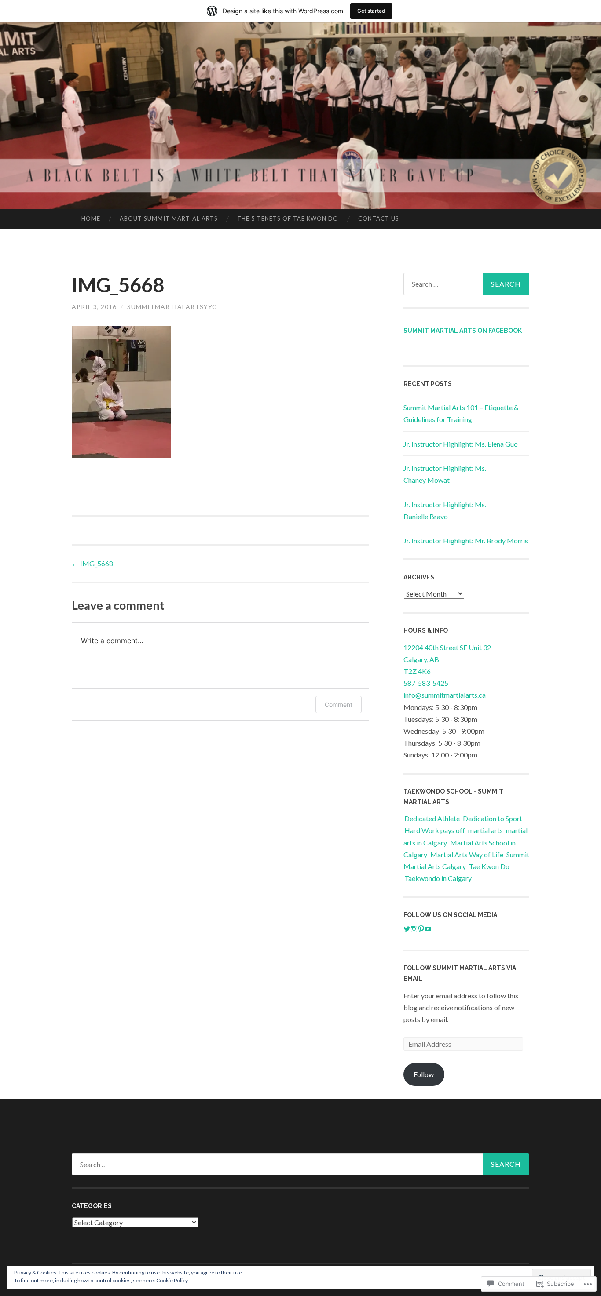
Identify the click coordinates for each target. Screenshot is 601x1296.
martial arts (485, 830)
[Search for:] (466, 284)
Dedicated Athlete (432, 818)
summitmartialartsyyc (172, 306)
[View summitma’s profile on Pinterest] (421, 928)
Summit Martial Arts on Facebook (462, 330)
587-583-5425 (425, 683)
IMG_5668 (92, 563)
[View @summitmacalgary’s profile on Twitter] (406, 928)
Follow (424, 1074)
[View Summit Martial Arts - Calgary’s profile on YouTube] (428, 928)
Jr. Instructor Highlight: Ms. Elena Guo (460, 444)
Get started (371, 10)
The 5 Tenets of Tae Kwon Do (287, 218)
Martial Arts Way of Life (466, 854)
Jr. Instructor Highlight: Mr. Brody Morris (465, 540)
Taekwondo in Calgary (438, 878)
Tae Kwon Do (489, 866)
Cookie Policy (172, 1280)
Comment (338, 704)
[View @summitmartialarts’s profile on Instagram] (414, 928)
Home (90, 218)
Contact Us (378, 218)
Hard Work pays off (434, 830)
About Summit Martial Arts (169, 218)
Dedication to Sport (492, 818)
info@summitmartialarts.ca (444, 695)
